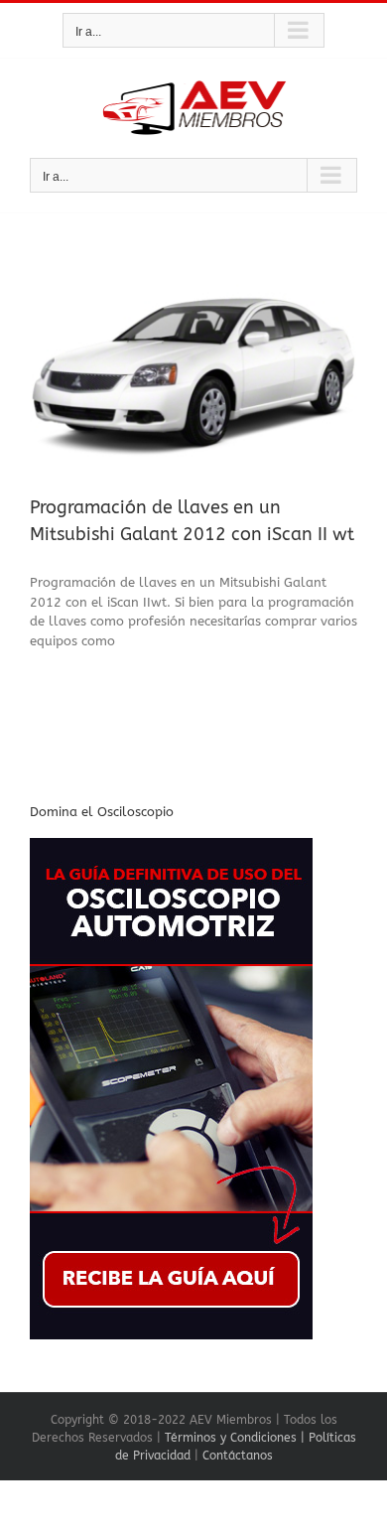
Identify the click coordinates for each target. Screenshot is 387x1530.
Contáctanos (237, 1455)
